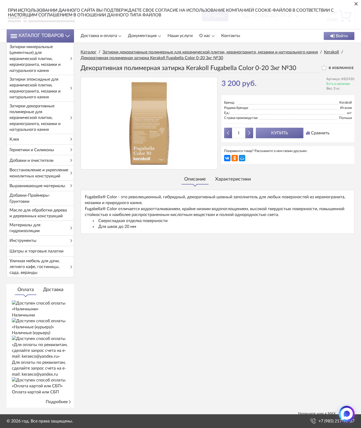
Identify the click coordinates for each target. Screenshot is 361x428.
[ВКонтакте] (227, 158)
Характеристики (233, 179)
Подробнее (57, 402)
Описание (195, 179)
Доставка (53, 289)
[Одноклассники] (235, 158)
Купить (279, 133)
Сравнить (320, 133)
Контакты (230, 36)
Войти (342, 36)
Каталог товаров (41, 35)
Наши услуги (180, 36)
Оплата (25, 289)
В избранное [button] (341, 68)
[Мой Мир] (242, 158)
